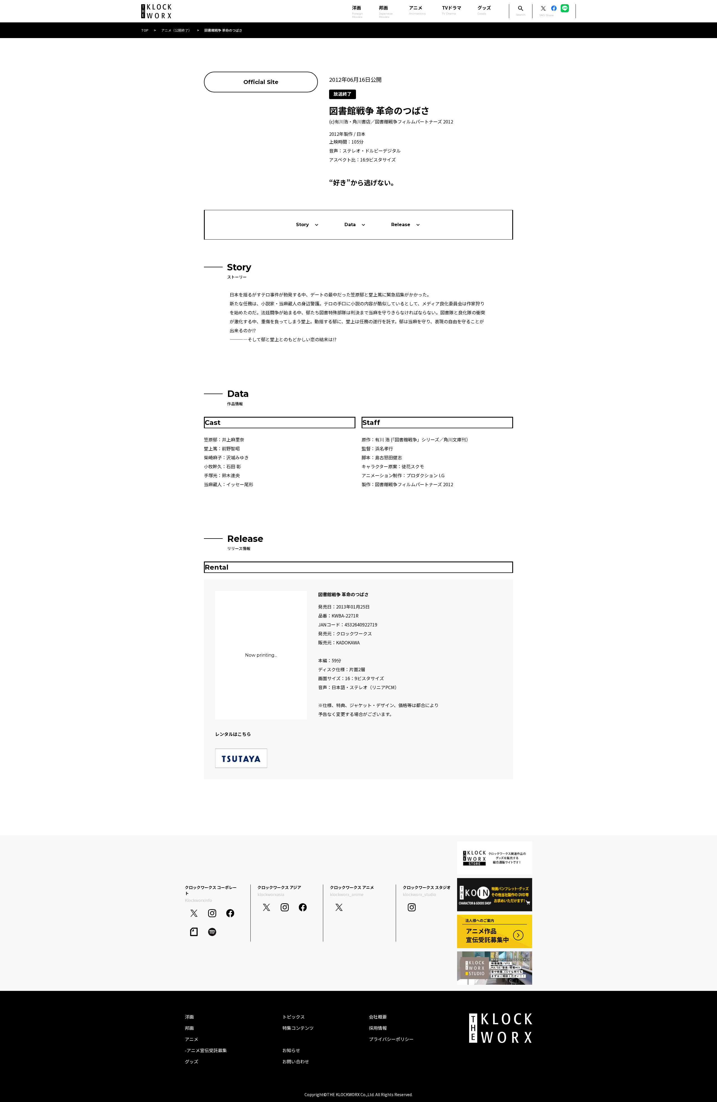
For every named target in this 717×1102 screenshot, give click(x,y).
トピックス (293, 1016)
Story (302, 224)
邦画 (189, 1027)
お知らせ (291, 1050)
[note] (194, 932)
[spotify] (212, 932)
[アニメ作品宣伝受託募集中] (494, 931)
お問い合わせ (295, 1061)
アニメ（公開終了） (176, 30)
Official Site (260, 82)
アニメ (417, 9)
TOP (144, 30)
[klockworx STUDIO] (494, 968)
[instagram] (212, 913)
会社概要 (378, 1016)
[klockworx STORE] (494, 858)
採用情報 (378, 1027)
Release (400, 224)
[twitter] (194, 913)
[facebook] (230, 913)
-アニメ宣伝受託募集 (206, 1050)
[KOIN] (494, 894)
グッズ (484, 9)
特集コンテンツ (298, 1027)
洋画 (189, 1016)
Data (350, 224)
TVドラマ (451, 9)
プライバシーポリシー (391, 1039)
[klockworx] (156, 11)
